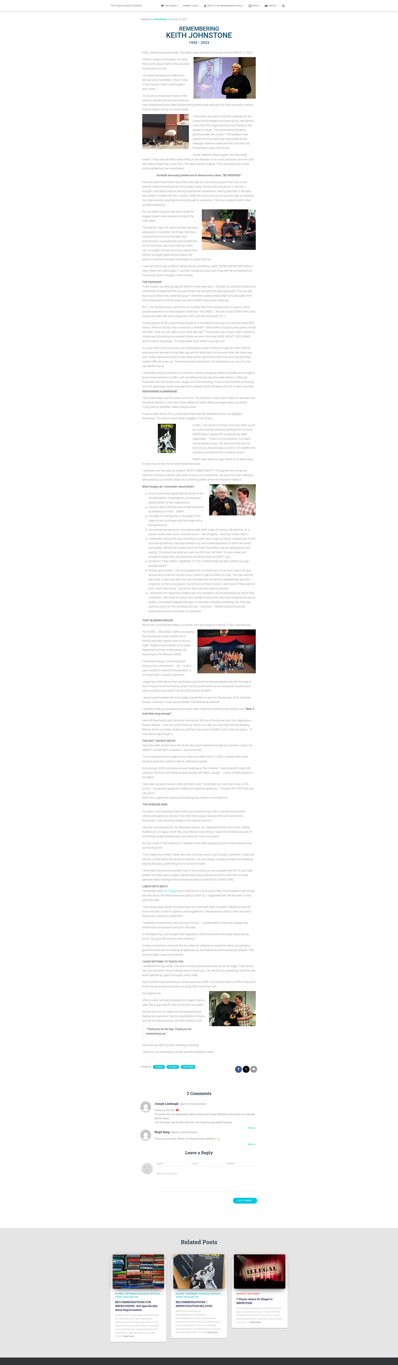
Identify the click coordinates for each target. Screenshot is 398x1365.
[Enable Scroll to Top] (392, 1359)
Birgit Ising (162, 1132)
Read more (128, 1336)
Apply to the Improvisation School (224, 6)
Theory (118, 1297)
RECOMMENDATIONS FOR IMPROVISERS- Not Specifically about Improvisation (136, 1306)
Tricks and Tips (130, 1297)
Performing (131, 1294)
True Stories (188, 1067)
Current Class (190, 6)
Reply (253, 1128)
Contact (272, 6)
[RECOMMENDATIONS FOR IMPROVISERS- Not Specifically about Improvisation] (138, 1271)
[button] (177, 6)
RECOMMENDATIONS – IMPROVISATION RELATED (194, 1304)
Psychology (144, 1294)
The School (170, 6)
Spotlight (173, 1067)
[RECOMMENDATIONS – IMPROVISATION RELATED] (199, 1271)
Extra (255, 6)
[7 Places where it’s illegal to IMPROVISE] (259, 1271)
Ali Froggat (170, 891)
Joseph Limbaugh (167, 1104)
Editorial (159, 1067)
